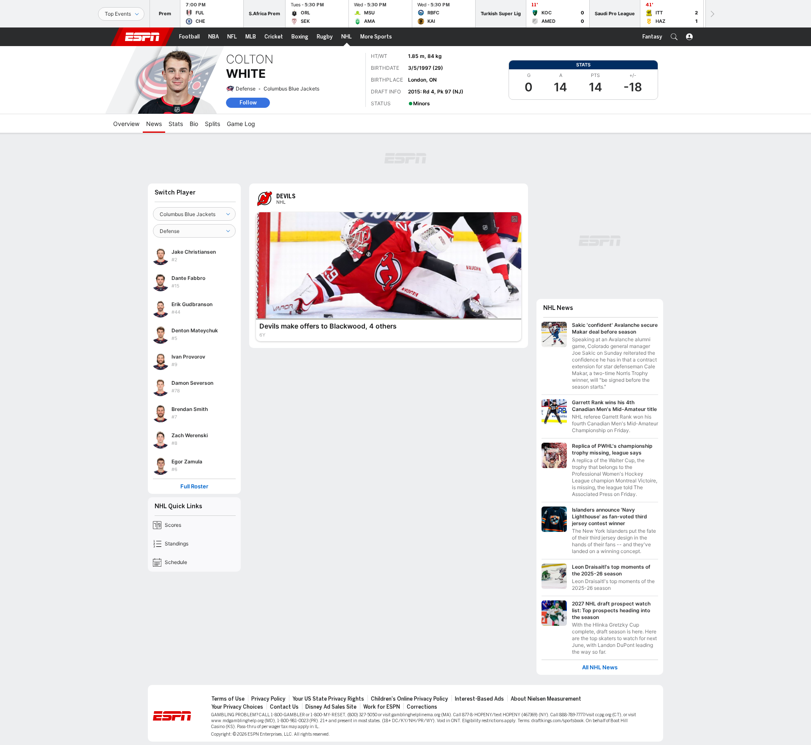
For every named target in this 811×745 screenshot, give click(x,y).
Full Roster (194, 486)
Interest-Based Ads (479, 699)
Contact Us (284, 707)
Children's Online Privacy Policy (409, 699)
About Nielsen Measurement (546, 699)
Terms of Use (228, 699)
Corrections (422, 707)
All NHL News (600, 667)
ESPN (142, 36)
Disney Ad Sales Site (331, 707)
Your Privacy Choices (237, 707)
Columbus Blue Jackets (291, 88)
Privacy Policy (268, 699)
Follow (248, 102)
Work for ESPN (381, 707)
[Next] (711, 13)
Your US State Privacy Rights (328, 699)
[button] (674, 36)
